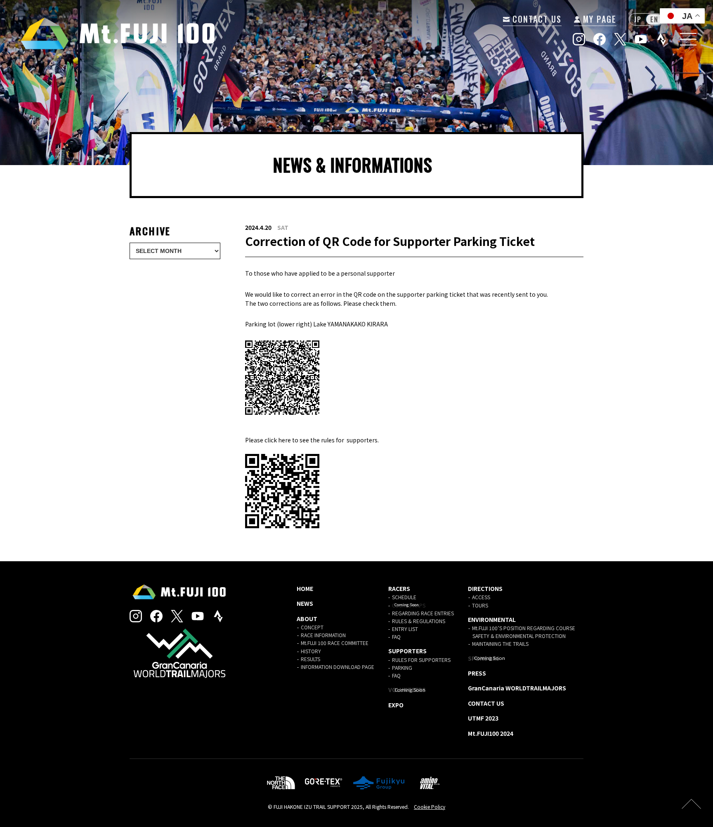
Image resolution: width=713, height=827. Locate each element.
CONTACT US (536, 19)
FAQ (396, 636)
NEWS (305, 603)
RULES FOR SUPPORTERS (421, 659)
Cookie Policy (429, 806)
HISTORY (311, 651)
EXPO (396, 705)
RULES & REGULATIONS (418, 620)
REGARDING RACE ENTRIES (423, 613)
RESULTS (310, 658)
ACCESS (481, 596)
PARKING (402, 667)
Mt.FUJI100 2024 (490, 733)
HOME (305, 588)
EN (654, 19)
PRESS (477, 673)
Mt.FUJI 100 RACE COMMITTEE (334, 642)
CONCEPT (312, 627)
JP (637, 19)
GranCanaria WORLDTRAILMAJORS (517, 688)
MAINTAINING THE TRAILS (500, 643)
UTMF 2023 (483, 718)
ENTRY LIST (405, 628)
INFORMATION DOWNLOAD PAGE (337, 666)
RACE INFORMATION (323, 634)
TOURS (480, 605)
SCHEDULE (404, 596)
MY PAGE (598, 19)
